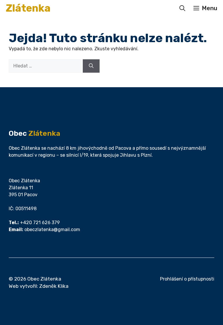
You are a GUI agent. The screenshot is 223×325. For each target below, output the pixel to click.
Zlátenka (28, 8)
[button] (182, 8)
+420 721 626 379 (40, 222)
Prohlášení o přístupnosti (187, 279)
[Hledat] (91, 66)
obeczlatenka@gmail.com (52, 229)
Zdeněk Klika (54, 286)
